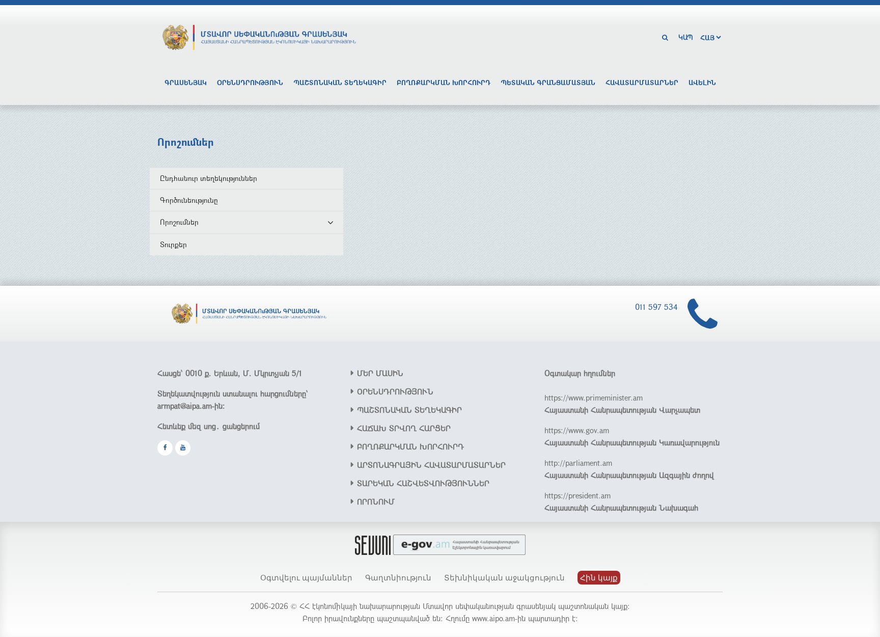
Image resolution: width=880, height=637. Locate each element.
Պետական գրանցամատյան (548, 82)
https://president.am (577, 495)
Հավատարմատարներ (642, 82)
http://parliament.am (578, 463)
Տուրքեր (173, 244)
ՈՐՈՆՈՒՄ (376, 501)
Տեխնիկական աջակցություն (504, 577)
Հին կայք (599, 577)
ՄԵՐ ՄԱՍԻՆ (380, 373)
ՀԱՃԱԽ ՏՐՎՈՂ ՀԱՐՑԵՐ (404, 428)
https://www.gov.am (576, 430)
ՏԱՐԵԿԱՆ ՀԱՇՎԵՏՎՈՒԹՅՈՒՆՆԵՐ (423, 483)
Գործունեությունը (189, 200)
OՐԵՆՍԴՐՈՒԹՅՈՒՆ (395, 391)
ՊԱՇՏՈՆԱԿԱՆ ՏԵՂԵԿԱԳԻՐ (409, 410)
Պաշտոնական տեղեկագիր (340, 82)
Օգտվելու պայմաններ (306, 577)
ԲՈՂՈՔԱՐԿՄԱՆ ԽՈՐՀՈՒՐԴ (410, 446)
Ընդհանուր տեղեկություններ (208, 178)
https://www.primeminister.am (593, 397)
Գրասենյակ (185, 82)
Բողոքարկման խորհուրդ (443, 82)
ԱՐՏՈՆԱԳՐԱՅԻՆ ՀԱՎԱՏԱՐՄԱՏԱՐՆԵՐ (431, 465)
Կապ (685, 37)
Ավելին (702, 82)
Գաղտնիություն (398, 577)
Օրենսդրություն (250, 82)
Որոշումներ (179, 222)
